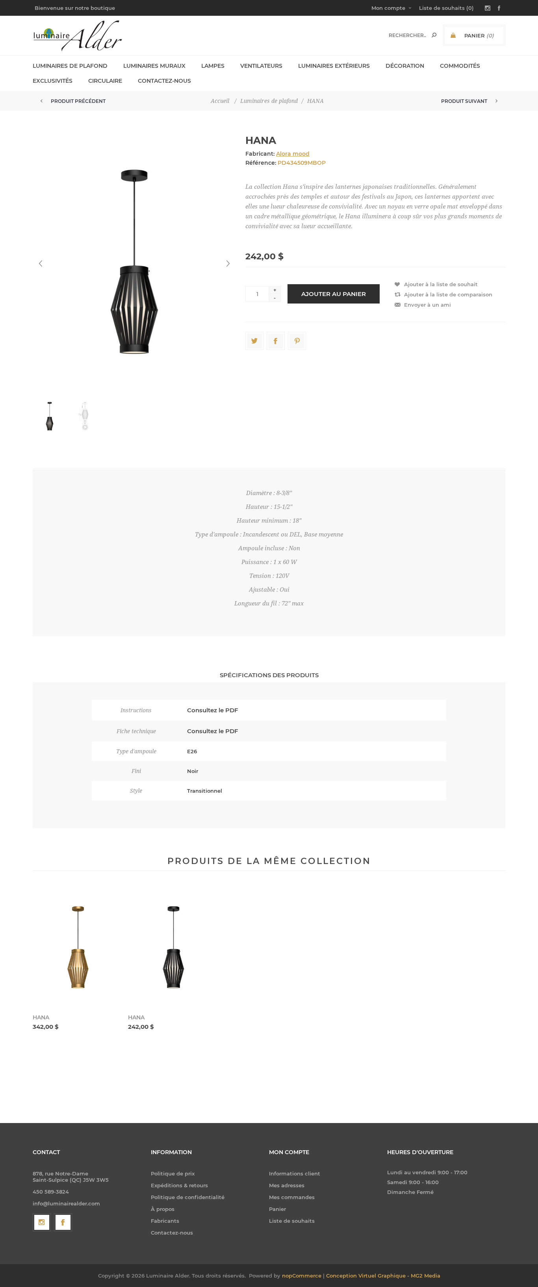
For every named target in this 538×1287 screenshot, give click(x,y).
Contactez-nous (172, 1232)
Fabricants (165, 1221)
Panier (277, 1209)
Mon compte (388, 8)
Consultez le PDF (212, 710)
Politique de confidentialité (187, 1197)
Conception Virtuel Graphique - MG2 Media (383, 1275)
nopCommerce (301, 1275)
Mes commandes (292, 1197)
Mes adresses (286, 1185)
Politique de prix (173, 1173)
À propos (162, 1209)
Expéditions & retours (179, 1185)
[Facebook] (63, 1222)
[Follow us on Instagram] (41, 1222)
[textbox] (407, 35)
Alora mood (293, 153)
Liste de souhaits (292, 1221)
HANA (41, 1017)
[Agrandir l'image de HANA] (78, 947)
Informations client (294, 1173)
